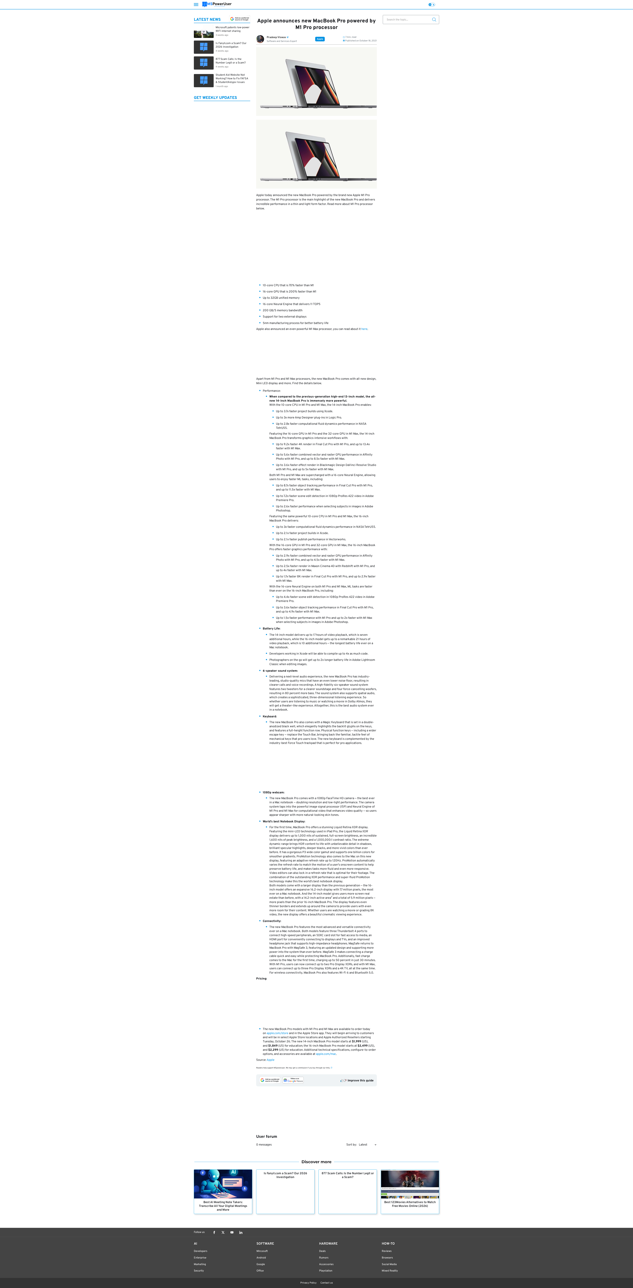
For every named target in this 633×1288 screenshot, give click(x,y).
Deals (322, 1251)
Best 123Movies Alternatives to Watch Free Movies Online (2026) (410, 1204)
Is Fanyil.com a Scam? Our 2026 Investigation (285, 1175)
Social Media (389, 1264)
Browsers (387, 1257)
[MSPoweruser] (217, 4)
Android (261, 1257)
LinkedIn (240, 1232)
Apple (320, 39)
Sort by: (351, 1145)
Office (260, 1271)
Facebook (214, 1232)
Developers (200, 1251)
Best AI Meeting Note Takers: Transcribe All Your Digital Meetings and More (223, 1206)
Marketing (200, 1264)
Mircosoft (262, 1251)
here (364, 329)
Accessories (326, 1264)
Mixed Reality (390, 1271)
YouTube (231, 1232)
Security (199, 1271)
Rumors (324, 1257)
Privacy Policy (308, 1283)
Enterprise (200, 1257)
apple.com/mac (326, 1054)
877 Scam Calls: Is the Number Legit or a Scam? (348, 1175)
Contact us (326, 1283)
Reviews (387, 1251)
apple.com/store (277, 1033)
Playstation (325, 1271)
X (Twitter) (223, 1232)
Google (260, 1264)
